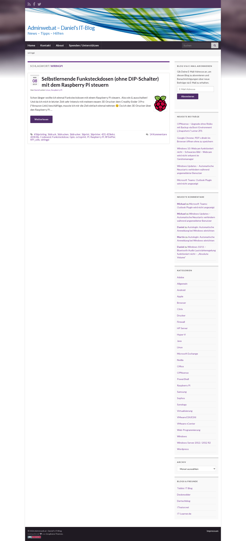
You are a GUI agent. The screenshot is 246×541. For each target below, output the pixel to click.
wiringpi (45, 139)
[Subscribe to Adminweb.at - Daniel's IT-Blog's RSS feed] (29, 3)
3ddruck (52, 134)
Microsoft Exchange (187, 353)
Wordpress (183, 449)
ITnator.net (183, 507)
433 (103, 134)
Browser (181, 302)
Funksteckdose (60, 137)
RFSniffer (110, 137)
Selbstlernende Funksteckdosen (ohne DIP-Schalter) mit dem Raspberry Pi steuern (100, 82)
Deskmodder (183, 494)
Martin (181, 237)
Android (181, 290)
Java (179, 340)
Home (31, 45)
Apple (180, 296)
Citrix (180, 309)
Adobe (180, 277)
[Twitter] (39, 3)
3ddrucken (63, 134)
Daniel (37, 90)
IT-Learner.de (184, 513)
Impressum (212, 530)
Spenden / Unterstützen (84, 45)
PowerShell (183, 379)
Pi (88, 137)
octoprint (81, 137)
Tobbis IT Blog (184, 488)
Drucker (181, 315)
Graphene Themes (54, 534)
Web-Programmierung (188, 430)
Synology (182, 404)
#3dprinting (40, 134)
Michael (181, 203)
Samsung (182, 391)
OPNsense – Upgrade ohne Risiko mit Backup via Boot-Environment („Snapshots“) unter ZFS (195, 127)
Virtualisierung (184, 410)
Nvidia (180, 360)
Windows (182, 436)
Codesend (45, 137)
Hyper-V (181, 334)
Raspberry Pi (56, 90)
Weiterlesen (41, 119)
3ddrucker (75, 134)
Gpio (72, 137)
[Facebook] (34, 3)
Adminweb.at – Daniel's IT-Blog (61, 27)
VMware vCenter (186, 423)
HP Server (182, 328)
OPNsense (183, 372)
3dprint (85, 134)
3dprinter (95, 134)
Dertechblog (183, 500)
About (60, 45)
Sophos (181, 398)
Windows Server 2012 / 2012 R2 (194, 442)
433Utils (34, 137)
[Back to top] (238, 533)
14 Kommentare (158, 134)
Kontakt (45, 45)
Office (180, 366)
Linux (48, 90)
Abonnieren (187, 96)
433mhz (110, 134)
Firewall (181, 321)
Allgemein (182, 283)
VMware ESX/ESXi (186, 417)
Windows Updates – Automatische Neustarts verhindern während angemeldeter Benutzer (195, 169)
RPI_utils (35, 139)
